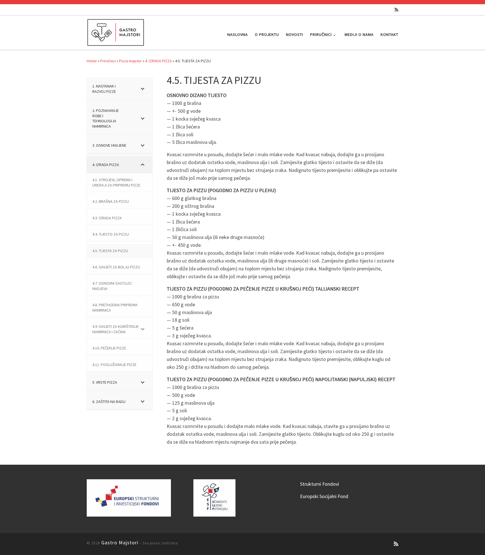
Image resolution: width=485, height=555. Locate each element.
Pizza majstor (130, 60)
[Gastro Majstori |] (116, 31)
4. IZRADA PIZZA (158, 60)
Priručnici (108, 60)
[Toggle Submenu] (142, 89)
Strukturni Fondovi (319, 484)
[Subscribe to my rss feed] (396, 9)
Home (92, 60)
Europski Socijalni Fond (324, 496)
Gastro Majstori (119, 542)
